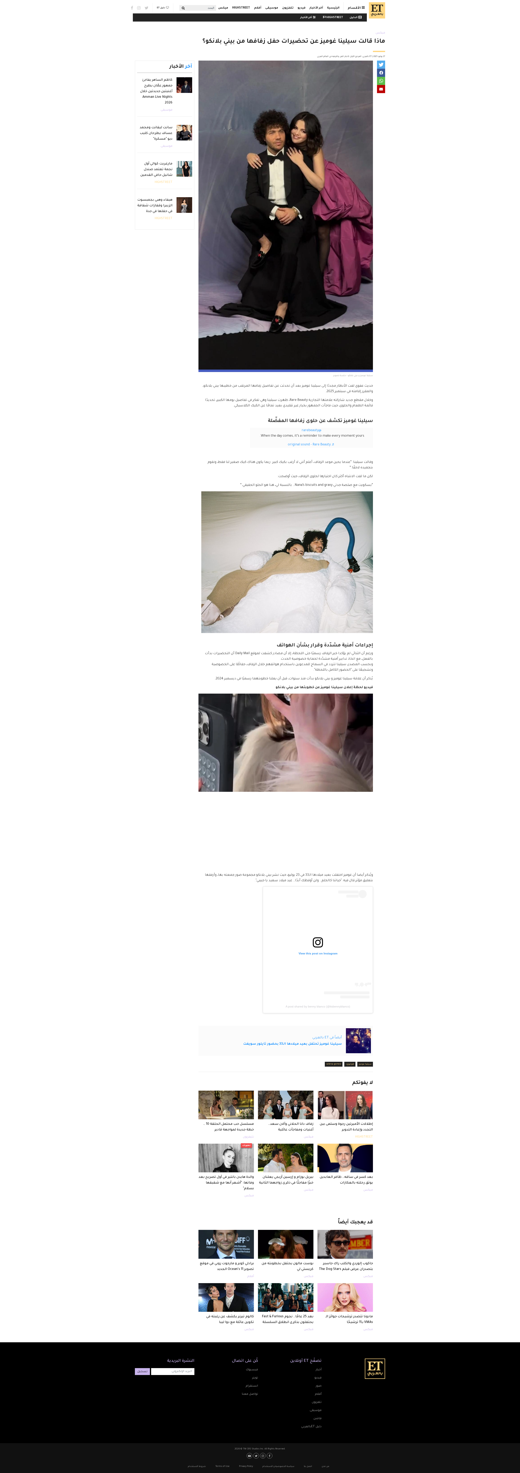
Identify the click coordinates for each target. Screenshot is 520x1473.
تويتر (255, 1378)
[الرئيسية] (376, 10)
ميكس (223, 8)
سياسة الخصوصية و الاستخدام (278, 1466)
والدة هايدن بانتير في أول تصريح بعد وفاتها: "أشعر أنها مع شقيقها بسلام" (226, 1182)
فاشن (317, 1418)
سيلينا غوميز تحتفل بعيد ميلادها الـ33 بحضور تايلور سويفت (292, 1044)
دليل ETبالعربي (311, 1426)
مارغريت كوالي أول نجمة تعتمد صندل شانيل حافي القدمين (156, 169)
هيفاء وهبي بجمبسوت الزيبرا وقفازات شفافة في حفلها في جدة (154, 205)
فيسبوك (252, 1370)
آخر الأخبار (316, 8)
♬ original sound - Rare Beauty (311, 445)
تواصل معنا (250, 1394)
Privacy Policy (246, 1466)
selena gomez (333, 1064)
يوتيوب (250, 1456)
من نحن (325, 1466)
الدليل (354, 17)
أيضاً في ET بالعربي (327, 1038)
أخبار (319, 1370)
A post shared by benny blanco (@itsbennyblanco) (318, 1006)
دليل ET (161, 8)
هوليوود (350, 1064)
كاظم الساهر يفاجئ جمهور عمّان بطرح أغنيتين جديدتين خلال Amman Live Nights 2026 (156, 91)
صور (319, 1386)
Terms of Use (222, 1466)
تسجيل (142, 1371)
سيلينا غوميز (365, 1064)
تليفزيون (248, 1137)
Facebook (132, 8)
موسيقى (271, 8)
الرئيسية (333, 8)
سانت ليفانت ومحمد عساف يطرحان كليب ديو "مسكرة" (156, 133)
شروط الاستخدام (197, 1466)
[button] (381, 65)
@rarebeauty (311, 430)
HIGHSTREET (241, 8)
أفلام (257, 8)
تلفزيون (288, 8)
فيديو (302, 8)
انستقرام (252, 1386)
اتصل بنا (308, 1466)
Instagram (139, 8)
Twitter (147, 8)
